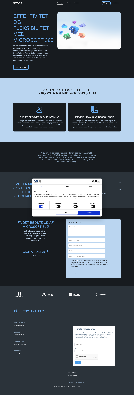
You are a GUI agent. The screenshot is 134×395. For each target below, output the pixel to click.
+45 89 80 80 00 (36, 256)
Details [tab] (67, 186)
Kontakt (77, 3)
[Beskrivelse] (86, 237)
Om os (68, 3)
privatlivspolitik (75, 266)
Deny (66, 212)
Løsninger (60, 3)
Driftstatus (116, 3)
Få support (106, 3)
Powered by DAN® (75, 386)
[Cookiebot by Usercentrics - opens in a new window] (93, 181)
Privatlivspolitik (72, 375)
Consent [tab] (43, 186)
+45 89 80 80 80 (19, 335)
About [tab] (90, 186)
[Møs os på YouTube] (15, 354)
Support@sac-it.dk (20, 344)
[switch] (58, 206)
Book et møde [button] (21, 67)
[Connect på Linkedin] (19, 354)
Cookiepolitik (72, 372)
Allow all (89, 212)
